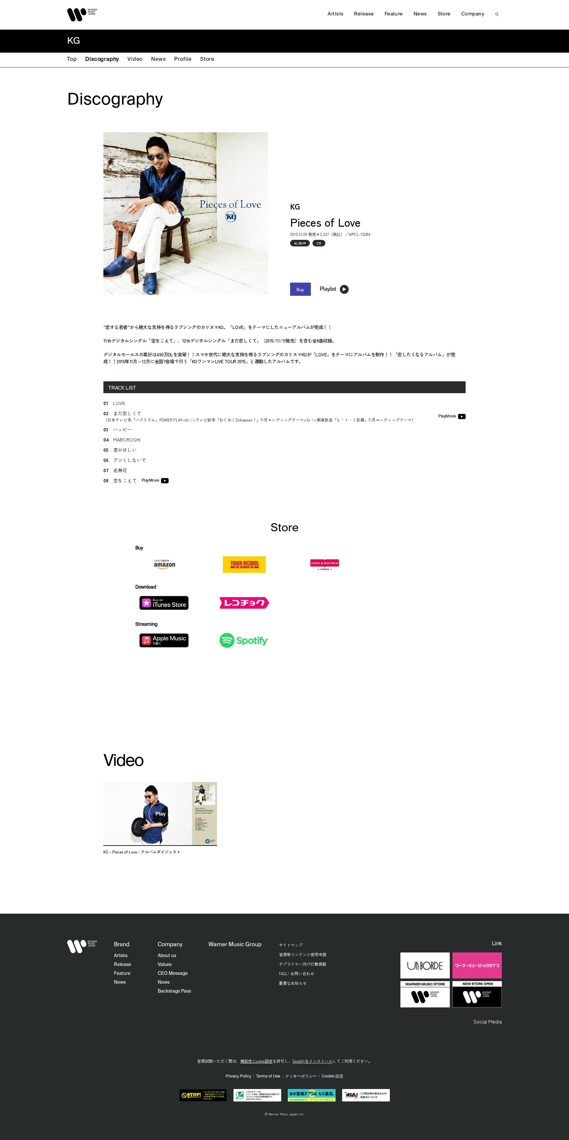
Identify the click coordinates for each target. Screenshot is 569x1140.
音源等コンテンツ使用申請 (302, 954)
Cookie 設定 (332, 1076)
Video (135, 59)
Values (165, 964)
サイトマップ (291, 945)
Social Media (488, 1021)
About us (167, 955)
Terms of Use (268, 1076)
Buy (300, 289)
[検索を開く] (497, 14)
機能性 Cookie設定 (256, 1061)
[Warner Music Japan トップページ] (82, 14)
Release (364, 14)
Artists (335, 14)
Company (472, 14)
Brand (121, 945)
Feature (394, 14)
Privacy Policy (238, 1076)
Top (72, 59)
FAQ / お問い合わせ (296, 973)
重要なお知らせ (293, 983)
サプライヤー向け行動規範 (302, 964)
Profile (183, 59)
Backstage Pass (174, 991)
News (158, 59)
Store (207, 59)
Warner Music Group (234, 945)
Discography (102, 59)
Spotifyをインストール (312, 1061)
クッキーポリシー (301, 1076)
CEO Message (173, 973)
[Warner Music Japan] (82, 946)
